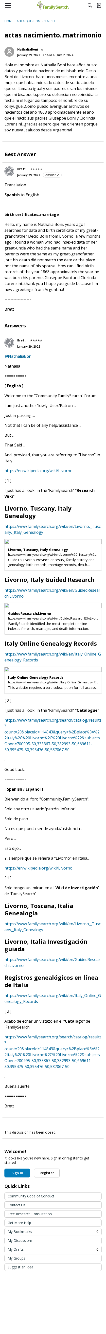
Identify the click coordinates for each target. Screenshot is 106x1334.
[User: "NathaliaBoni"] (9, 52)
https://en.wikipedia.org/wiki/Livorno (38, 470)
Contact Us (16, 1205)
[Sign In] (98, 5)
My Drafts (53, 1249)
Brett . (22, 169)
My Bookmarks (53, 1231)
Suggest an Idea (20, 1267)
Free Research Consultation (30, 1213)
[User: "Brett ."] (9, 171)
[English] (53, 5)
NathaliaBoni (27, 49)
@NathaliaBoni (18, 356)
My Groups (16, 1258)
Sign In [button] (17, 1173)
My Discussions (20, 1240)
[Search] (90, 5)
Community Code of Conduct (31, 1196)
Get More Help (19, 1222)
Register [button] (47, 1173)
